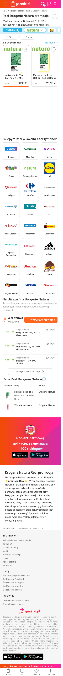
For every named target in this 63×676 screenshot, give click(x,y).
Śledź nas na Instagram (13, 582)
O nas (5, 558)
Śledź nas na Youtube (13, 586)
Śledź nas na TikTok (12, 590)
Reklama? (7, 544)
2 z (12, 42)
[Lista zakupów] (49, 4)
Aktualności (8, 565)
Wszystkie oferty (16, 11)
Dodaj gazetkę (9, 562)
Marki (5, 551)
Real (28, 11)
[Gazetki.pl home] (21, 4)
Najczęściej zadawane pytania (17, 540)
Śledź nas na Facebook (13, 579)
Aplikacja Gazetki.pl (12, 554)
